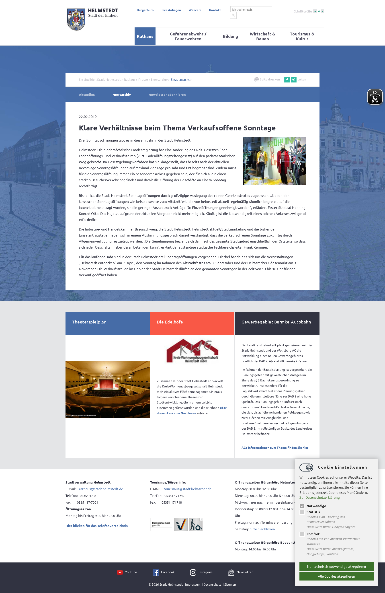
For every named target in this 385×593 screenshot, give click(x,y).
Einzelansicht (180, 79)
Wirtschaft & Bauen (262, 36)
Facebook (167, 572)
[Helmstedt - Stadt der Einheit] (93, 32)
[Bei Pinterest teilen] (294, 79)
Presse (143, 79)
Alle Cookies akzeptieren (336, 576)
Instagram (206, 572)
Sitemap (230, 584)
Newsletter (245, 572)
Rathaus (145, 36)
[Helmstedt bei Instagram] (194, 572)
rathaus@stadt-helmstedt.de (101, 489)
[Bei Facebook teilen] (287, 79)
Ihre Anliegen (171, 10)
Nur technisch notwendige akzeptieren (336, 566)
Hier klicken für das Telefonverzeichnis (97, 525)
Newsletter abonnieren (167, 94)
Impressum (193, 584)
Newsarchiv (159, 79)
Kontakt (215, 10)
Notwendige (316, 506)
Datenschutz (212, 584)
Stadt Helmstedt (109, 79)
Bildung (230, 36)
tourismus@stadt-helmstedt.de (188, 489)
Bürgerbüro (145, 10)
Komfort (313, 534)
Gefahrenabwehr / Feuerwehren (188, 36)
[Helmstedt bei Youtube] (121, 572)
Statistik (313, 512)
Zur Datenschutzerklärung (319, 497)
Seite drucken (269, 79)
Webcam (195, 10)
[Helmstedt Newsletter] (232, 572)
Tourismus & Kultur (302, 36)
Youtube (131, 572)
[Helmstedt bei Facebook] (157, 572)
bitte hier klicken (262, 529)
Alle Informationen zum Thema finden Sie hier (275, 447)
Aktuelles (87, 94)
